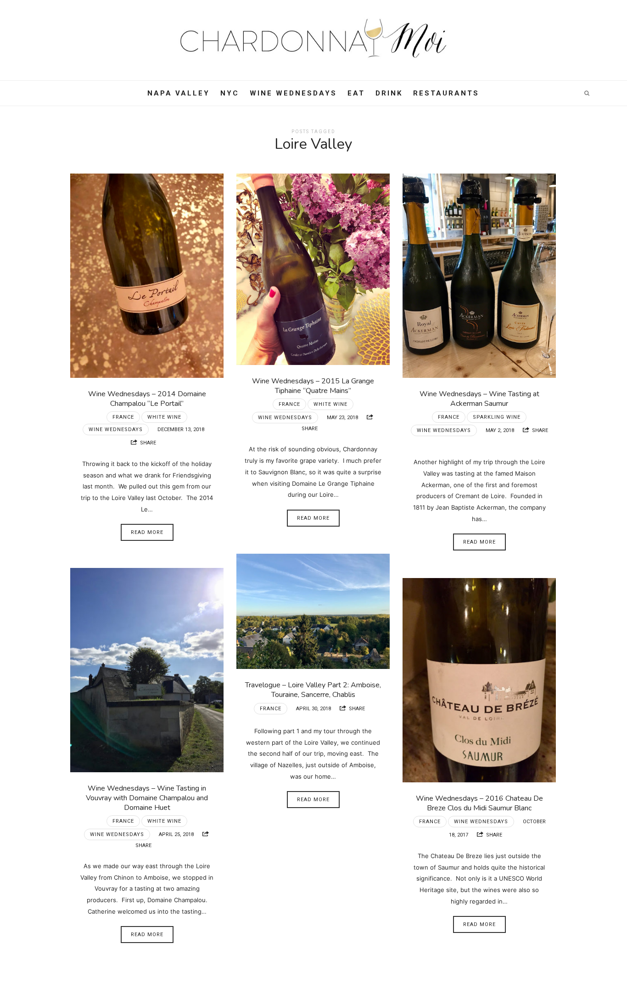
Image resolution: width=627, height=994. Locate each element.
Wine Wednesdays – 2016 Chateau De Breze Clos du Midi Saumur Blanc (479, 803)
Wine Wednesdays (293, 93)
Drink (389, 93)
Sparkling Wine (497, 417)
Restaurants (446, 93)
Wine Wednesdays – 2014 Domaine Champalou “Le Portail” (147, 399)
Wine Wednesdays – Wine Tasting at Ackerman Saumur (479, 399)
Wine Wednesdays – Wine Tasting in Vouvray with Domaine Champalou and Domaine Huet (147, 798)
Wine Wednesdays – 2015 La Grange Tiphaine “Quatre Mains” (313, 386)
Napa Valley (178, 93)
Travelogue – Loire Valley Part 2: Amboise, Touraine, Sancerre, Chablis (313, 690)
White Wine (164, 417)
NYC (229, 93)
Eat (356, 93)
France (123, 417)
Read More (147, 532)
